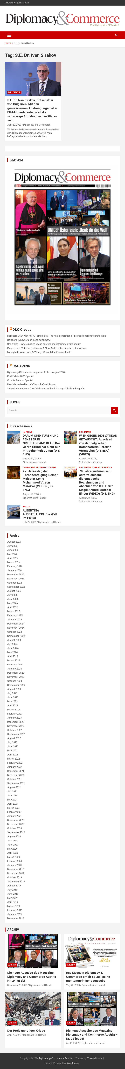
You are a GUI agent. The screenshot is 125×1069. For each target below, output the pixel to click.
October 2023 (14, 680)
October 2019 (14, 877)
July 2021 (12, 791)
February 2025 (14, 615)
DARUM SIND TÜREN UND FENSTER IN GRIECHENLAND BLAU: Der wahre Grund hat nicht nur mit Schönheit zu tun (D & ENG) (41, 445)
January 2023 (14, 717)
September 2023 (16, 685)
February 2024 (14, 664)
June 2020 (12, 844)
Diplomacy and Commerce (36, 124)
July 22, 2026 (29, 522)
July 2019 (12, 889)
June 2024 (12, 648)
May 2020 (12, 848)
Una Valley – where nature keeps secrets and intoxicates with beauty (44, 344)
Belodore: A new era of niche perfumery (28, 339)
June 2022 (12, 746)
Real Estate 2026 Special (20, 376)
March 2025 (13, 611)
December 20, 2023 (17, 985)
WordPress (73, 1063)
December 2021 (15, 771)
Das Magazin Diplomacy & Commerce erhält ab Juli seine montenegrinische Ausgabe (88, 977)
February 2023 (14, 713)
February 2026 (14, 566)
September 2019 (16, 881)
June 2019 (12, 893)
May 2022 (12, 750)
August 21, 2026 (31, 458)
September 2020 (16, 832)
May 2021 (12, 799)
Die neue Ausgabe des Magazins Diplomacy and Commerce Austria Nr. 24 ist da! (31, 977)
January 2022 (14, 766)
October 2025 (14, 582)
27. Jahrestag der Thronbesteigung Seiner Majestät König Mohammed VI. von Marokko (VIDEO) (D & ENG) (40, 480)
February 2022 (14, 762)
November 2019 (15, 873)
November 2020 (15, 824)
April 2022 (12, 754)
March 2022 (13, 758)
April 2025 (12, 607)
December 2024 (15, 623)
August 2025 (14, 590)
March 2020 (13, 856)
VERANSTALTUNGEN (46, 467)
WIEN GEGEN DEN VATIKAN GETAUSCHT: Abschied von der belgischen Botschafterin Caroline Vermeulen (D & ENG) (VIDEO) (98, 445)
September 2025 (16, 586)
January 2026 (14, 570)
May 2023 (12, 701)
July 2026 (12, 545)
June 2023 (12, 697)
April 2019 (12, 902)
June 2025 (12, 599)
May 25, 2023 (73, 985)
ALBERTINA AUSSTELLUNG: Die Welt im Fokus (40, 514)
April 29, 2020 (14, 124)
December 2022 (15, 721)
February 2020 (14, 861)
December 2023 (15, 672)
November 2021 (15, 775)
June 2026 (12, 549)
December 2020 (15, 820)
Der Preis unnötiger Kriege (26, 1030)
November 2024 (15, 627)
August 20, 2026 (87, 458)
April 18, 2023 (73, 1043)
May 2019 (12, 897)
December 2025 (15, 574)
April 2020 (12, 852)
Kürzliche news (21, 426)
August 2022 (14, 738)
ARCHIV (13, 930)
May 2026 (12, 554)
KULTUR (26, 507)
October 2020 (14, 828)
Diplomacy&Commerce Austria (55, 1058)
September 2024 (16, 635)
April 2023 (12, 705)
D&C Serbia (21, 366)
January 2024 (14, 668)
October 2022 (14, 730)
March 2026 (13, 562)
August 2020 (14, 836)
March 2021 (13, 807)
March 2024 (13, 660)
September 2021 (16, 783)
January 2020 (14, 865)
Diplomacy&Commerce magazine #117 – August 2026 (36, 372)
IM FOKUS (27, 432)
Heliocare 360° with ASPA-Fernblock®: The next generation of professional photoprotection (56, 335)
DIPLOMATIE (14, 92)
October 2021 (14, 779)
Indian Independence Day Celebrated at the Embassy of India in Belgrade (45, 388)
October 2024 (14, 631)
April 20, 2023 (14, 1035)
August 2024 (14, 640)
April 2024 (12, 656)
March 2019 (13, 906)
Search (114, 410)
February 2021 (14, 811)
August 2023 (14, 689)
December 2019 (15, 869)
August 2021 (14, 787)
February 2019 (14, 910)
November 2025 (15, 578)
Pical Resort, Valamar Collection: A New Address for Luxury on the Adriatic (47, 348)
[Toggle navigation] (9, 35)
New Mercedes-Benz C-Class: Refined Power (31, 384)
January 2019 (14, 914)
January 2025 (14, 619)
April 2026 (12, 558)
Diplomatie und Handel (34, 462)
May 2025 (12, 603)
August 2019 (14, 885)
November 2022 (15, 726)
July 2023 (12, 693)
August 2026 (14, 541)
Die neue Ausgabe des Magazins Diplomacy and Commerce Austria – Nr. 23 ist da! (92, 1035)
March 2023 (13, 709)
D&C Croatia (22, 330)
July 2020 (12, 840)
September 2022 (16, 734)
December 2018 (15, 918)
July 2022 (12, 742)
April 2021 (12, 803)
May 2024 (12, 652)
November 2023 (15, 676)
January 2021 (14, 816)
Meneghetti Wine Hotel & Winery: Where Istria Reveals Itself (39, 352)
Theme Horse (94, 1058)
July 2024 (12, 644)
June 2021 (12, 795)
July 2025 (12, 595)
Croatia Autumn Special (20, 380)
